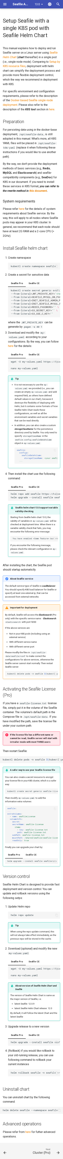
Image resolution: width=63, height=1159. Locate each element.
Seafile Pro (17, 283)
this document (38, 190)
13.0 (37, 4)
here (51, 109)
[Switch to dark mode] (49, 4)
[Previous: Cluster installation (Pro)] (5, 1152)
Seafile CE (34, 283)
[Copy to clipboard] (57, 266)
